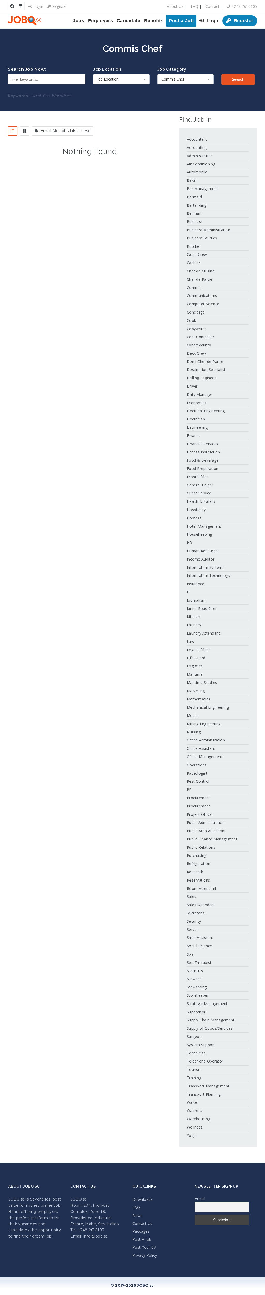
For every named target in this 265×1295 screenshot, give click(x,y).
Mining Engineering (204, 723)
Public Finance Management (212, 838)
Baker (192, 180)
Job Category (171, 69)
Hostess (194, 517)
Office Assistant (201, 748)
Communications (202, 295)
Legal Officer (198, 649)
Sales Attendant (201, 904)
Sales (191, 896)
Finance (194, 435)
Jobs (78, 20)
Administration (200, 155)
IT (188, 592)
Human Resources (203, 550)
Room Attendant (202, 888)
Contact (212, 6)
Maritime (195, 674)
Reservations (198, 880)
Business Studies (202, 238)
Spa (190, 954)
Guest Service (199, 493)
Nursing (194, 732)
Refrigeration (198, 863)
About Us (175, 6)
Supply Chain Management (211, 1019)
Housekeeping (199, 534)
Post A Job (141, 1239)
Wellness (195, 1127)
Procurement (198, 797)
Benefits (154, 20)
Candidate (129, 20)
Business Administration (208, 229)
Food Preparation (202, 468)
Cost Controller (200, 336)
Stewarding (197, 987)
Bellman (194, 213)
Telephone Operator (205, 1061)
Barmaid (194, 196)
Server (192, 929)
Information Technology (208, 575)
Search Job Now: (27, 69)
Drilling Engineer (201, 377)
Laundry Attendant (203, 633)
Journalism (196, 600)
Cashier (193, 262)
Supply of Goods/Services (210, 1028)
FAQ (194, 6)
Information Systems (206, 567)
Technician (196, 1053)
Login (37, 6)
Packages (141, 1231)
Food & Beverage (203, 460)
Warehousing (198, 1118)
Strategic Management (207, 1003)
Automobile (197, 172)
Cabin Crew (197, 254)
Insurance (195, 583)
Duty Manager (199, 394)
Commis (194, 287)
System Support (201, 1044)
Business (195, 221)
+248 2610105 (243, 6)
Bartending (197, 205)
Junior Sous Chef (202, 608)
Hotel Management (204, 526)
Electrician (196, 419)
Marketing (196, 690)
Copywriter (196, 328)
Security (194, 921)
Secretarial (196, 913)
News (137, 1215)
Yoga (191, 1135)
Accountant (197, 139)
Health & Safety (201, 501)
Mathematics (198, 698)
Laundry (194, 624)
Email (200, 1198)
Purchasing (197, 855)
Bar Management (202, 188)
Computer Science (203, 303)
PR (189, 789)
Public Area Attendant (206, 830)
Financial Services (202, 443)
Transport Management (208, 1085)
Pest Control (198, 781)
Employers (100, 20)
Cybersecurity (199, 345)
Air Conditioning (201, 164)
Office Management (205, 756)
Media (192, 715)
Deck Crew (196, 353)
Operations (197, 764)
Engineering (197, 427)
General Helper (200, 485)
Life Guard (196, 657)
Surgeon (194, 1036)
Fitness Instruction (203, 451)
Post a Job (181, 20)
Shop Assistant (200, 937)
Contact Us (142, 1223)
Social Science (199, 945)
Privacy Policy (144, 1255)
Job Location (107, 69)
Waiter (192, 1102)
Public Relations (201, 847)
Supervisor (196, 1011)
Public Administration (206, 822)
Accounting (197, 147)
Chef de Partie (199, 279)
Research (195, 871)
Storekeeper (198, 995)
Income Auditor (201, 559)
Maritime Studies (202, 682)
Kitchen (193, 616)
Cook (191, 320)
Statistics (195, 970)
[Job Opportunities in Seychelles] (24, 20)
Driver (192, 386)
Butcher (194, 246)
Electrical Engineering (206, 410)
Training (194, 1077)
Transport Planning (204, 1094)
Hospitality (196, 509)
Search (238, 79)
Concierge (196, 312)
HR (189, 542)
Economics (197, 402)
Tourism (194, 1069)
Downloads (142, 1199)
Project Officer (200, 814)
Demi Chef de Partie (205, 361)
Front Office (198, 476)
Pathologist (197, 773)
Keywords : (19, 95)
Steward (194, 978)
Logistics (195, 666)
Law (190, 641)
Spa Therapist (199, 962)
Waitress (194, 1110)
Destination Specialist (206, 369)
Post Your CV (144, 1247)
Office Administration (206, 740)
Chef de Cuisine (201, 270)
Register (59, 6)
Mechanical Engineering (208, 707)
